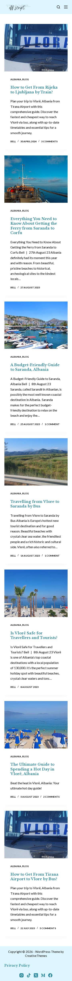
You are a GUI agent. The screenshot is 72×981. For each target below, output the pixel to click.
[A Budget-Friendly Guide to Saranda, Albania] (36, 325)
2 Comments (51, 796)
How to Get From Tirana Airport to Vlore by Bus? (34, 876)
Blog (25, 79)
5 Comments (48, 928)
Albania (15, 79)
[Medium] (43, 975)
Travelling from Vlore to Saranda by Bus (34, 503)
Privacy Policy (17, 965)
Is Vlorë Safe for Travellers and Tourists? (33, 635)
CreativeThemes (36, 955)
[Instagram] (21, 975)
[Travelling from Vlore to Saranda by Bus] (36, 462)
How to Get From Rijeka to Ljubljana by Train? (34, 89)
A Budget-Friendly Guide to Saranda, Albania (35, 367)
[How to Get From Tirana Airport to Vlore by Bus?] (36, 834)
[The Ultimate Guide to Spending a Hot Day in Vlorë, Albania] (36, 725)
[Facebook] (50, 975)
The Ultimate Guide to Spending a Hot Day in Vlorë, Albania (32, 769)
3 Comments (49, 141)
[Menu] (66, 7)
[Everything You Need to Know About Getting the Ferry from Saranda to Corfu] (36, 179)
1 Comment (52, 424)
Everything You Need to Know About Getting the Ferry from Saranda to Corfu (33, 226)
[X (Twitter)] (36, 975)
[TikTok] (29, 975)
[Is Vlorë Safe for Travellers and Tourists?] (36, 593)
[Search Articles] (58, 7)
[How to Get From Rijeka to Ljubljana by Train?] (36, 47)
